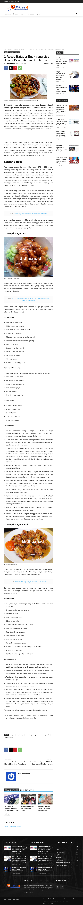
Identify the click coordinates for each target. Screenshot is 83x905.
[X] (11, 68)
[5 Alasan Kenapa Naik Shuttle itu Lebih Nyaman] (28, 799)
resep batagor (20, 735)
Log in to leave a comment (13, 826)
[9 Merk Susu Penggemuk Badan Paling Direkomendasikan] (74, 88)
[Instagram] (62, 887)
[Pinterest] (15, 68)
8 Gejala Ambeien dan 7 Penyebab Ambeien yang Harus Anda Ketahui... (61, 75)
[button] (76, 14)
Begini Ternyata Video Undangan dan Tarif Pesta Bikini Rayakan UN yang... (61, 135)
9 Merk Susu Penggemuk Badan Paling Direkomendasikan (19, 869)
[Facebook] (6, 68)
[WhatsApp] (20, 68)
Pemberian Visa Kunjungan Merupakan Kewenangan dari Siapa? (11, 808)
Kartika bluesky (10, 63)
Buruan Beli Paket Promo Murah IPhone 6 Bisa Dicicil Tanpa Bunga (15, 763)
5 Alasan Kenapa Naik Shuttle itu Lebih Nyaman (27, 808)
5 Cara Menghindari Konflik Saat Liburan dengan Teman (44, 808)
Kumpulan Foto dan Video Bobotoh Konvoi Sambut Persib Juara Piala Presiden (61, 109)
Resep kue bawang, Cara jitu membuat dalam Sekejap (30, 582)
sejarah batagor (9, 737)
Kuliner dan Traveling (20, 49)
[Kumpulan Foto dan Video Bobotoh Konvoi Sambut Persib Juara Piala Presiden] (74, 107)
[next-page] (8, 814)
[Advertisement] (55, 8)
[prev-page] (5, 814)
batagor (12, 735)
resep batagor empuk (31, 735)
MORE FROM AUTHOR (27, 790)
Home (5, 49)
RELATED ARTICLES (11, 790)
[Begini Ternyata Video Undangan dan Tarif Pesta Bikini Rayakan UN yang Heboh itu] (74, 133)
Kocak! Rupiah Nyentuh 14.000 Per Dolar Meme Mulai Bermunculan (41, 763)
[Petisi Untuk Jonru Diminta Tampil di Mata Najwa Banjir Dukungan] (74, 160)
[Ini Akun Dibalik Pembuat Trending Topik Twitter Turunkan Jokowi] (74, 121)
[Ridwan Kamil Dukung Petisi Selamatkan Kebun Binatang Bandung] (74, 148)
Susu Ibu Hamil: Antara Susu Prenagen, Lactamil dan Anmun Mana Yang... (61, 61)
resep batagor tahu (45, 735)
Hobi (10, 49)
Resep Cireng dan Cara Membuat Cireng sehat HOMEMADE (30, 214)
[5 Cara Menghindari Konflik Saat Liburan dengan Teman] (45, 799)
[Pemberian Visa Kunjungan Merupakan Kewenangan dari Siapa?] (11, 799)
